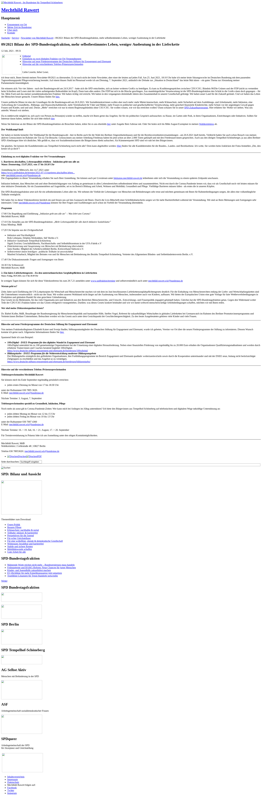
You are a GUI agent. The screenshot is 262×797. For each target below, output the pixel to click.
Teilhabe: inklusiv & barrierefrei (22, 532)
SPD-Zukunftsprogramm (196, 107)
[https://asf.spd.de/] (21, 716)
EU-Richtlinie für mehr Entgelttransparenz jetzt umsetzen (34, 573)
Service (15, 38)
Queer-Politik (13, 524)
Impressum (12, 779)
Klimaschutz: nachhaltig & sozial (23, 530)
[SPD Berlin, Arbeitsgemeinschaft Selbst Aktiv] (21, 681)
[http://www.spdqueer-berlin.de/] (22, 753)
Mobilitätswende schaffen (19, 549)
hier (52, 118)
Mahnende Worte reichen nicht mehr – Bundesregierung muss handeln (41, 565)
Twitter (10, 790)
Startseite (5, 38)
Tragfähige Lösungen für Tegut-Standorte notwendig (32, 575)
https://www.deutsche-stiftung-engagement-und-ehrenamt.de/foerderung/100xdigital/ (47, 350)
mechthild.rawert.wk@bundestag (34, 202)
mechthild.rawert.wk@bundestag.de (23, 175)
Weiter (4, 581)
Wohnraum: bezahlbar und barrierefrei (25, 543)
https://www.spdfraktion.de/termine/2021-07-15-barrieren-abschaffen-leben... (38, 172)
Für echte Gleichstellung (19, 538)
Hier (119, 146)
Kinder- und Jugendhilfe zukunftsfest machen (29, 570)
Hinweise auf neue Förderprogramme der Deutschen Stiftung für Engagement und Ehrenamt (66, 61)
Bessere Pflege (14, 527)
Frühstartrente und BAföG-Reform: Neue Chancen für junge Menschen (41, 567)
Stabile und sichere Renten (20, 546)
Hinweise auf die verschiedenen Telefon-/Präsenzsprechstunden (52, 64)
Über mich (12, 30)
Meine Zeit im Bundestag (19, 27)
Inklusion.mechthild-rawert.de (128, 178)
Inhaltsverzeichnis (15, 776)
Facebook (12, 787)
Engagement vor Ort (17, 24)
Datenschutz (13, 782)
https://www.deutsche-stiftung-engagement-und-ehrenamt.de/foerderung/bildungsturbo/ (48, 361)
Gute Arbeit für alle (16, 552)
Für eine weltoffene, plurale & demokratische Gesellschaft (35, 541)
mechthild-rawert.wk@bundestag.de (165, 280)
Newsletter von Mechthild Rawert (37, 38)
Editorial (26, 56)
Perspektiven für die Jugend (20, 535)
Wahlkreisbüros (206, 124)
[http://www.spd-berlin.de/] (21, 643)
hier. (58, 96)
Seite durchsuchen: (10, 461)
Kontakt (11, 32)
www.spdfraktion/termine (103, 280)
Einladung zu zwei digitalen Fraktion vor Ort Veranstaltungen (51, 58)
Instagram (12, 793)
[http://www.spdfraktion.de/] (21, 601)
